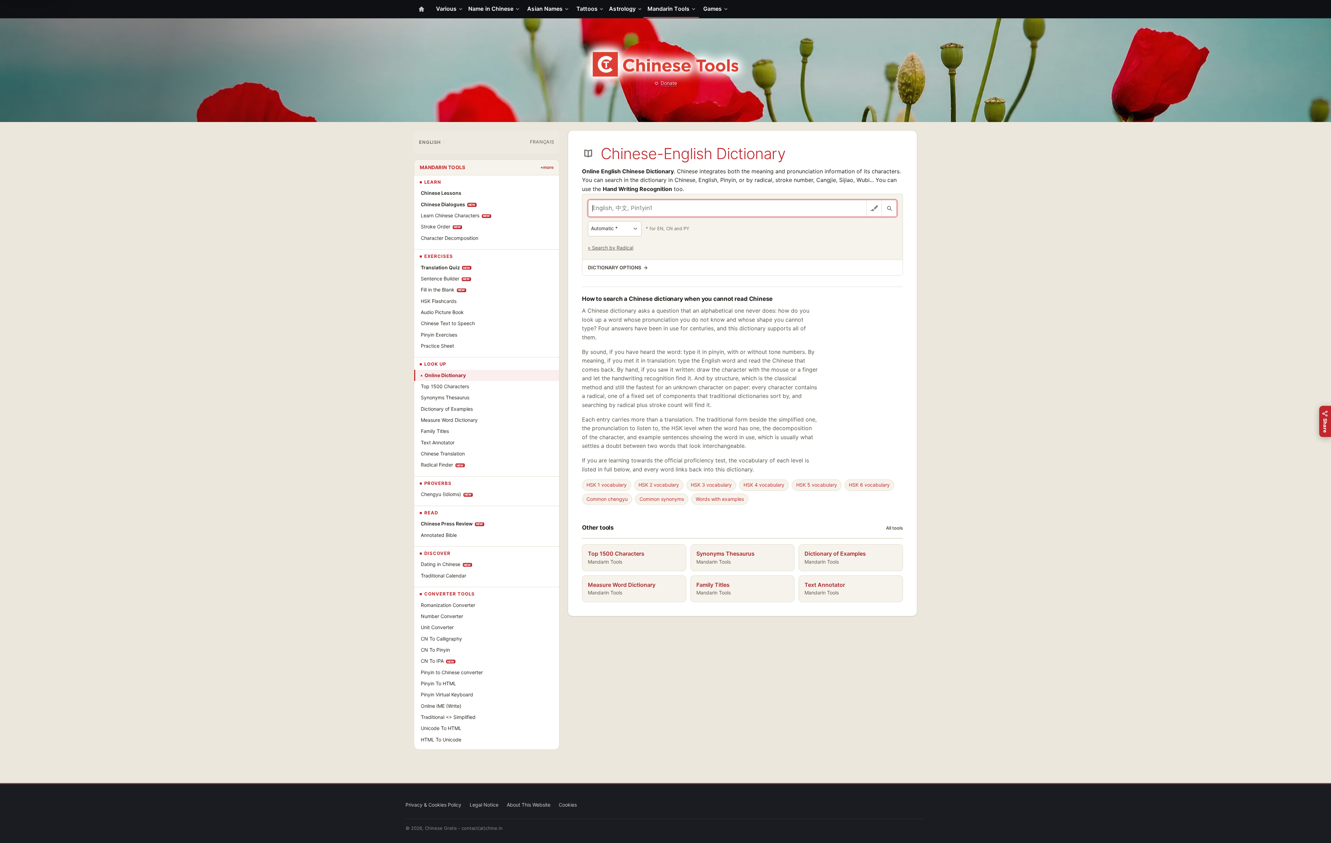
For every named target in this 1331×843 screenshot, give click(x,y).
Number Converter (442, 616)
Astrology (622, 8)
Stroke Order (441, 226)
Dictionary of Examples (447, 409)
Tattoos (587, 8)
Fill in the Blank (443, 290)
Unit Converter (437, 627)
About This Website (528, 805)
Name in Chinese (490, 8)
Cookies (568, 805)
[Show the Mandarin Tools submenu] (695, 9)
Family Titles (435, 431)
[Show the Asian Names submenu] (568, 9)
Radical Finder (442, 465)
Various (446, 8)
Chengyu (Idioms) (446, 494)
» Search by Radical (610, 248)
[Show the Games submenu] (727, 9)
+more (547, 167)
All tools (894, 528)
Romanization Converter (448, 605)
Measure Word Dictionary (449, 420)
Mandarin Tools (668, 8)
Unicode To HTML (441, 728)
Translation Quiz (445, 267)
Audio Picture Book (442, 312)
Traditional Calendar (443, 576)
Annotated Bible (439, 535)
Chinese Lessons (441, 193)
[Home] (421, 9)
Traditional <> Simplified (448, 717)
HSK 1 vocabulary (606, 485)
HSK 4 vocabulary (763, 485)
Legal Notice (484, 805)
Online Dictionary (445, 375)
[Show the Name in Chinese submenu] (519, 9)
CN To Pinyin (435, 650)
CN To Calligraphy (441, 639)
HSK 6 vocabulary (869, 485)
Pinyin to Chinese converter (452, 672)
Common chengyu (607, 499)
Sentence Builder (445, 278)
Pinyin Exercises (439, 335)
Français (542, 142)
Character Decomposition (449, 238)
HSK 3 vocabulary (711, 485)
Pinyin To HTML (438, 683)
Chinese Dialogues (448, 204)
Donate (669, 83)
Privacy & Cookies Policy (433, 805)
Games (712, 8)
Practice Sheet (437, 346)
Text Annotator (437, 442)
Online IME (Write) (441, 706)
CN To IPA (437, 661)
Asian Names (545, 8)
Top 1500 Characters (445, 386)
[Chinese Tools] (665, 64)
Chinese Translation (443, 454)
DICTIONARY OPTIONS (618, 267)
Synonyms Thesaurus (445, 397)
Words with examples (720, 499)
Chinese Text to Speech (448, 323)
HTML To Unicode (441, 739)
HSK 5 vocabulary (816, 485)
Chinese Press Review (452, 524)
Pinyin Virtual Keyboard (447, 694)
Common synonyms (662, 499)
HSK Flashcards (438, 301)
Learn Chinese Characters (455, 215)
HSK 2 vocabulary (658, 485)
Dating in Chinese (446, 564)
